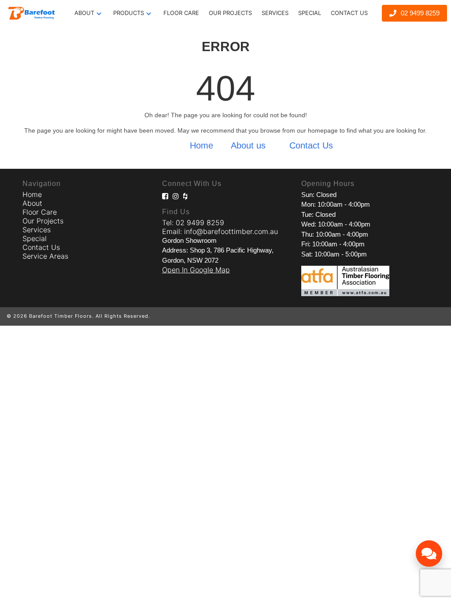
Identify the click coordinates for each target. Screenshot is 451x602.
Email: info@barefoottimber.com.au (220, 231)
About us (248, 145)
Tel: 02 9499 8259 (193, 222)
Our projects (230, 12)
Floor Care (181, 12)
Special (309, 12)
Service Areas (45, 256)
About (84, 12)
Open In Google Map (196, 269)
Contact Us (349, 12)
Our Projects (42, 220)
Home (201, 145)
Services (275, 12)
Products (128, 12)
